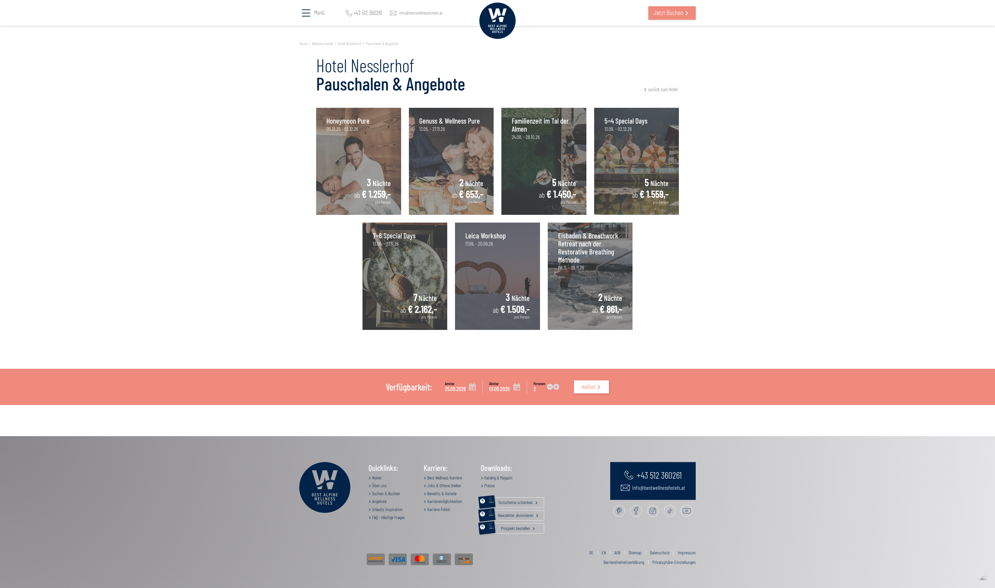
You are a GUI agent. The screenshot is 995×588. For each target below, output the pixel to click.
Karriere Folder (438, 509)
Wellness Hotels (322, 43)
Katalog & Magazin (498, 477)
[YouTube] (686, 511)
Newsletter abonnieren (512, 514)
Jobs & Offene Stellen (443, 485)
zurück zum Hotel (663, 89)
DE (591, 552)
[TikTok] (670, 511)
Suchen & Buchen (385, 493)
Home (303, 43)
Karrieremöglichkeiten (444, 501)
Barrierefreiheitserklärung (623, 562)
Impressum (687, 552)
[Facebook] (636, 511)
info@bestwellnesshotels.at (421, 13)
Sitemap (635, 552)
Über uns (379, 485)
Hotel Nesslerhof (349, 43)
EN (604, 552)
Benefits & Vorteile (441, 493)
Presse (489, 485)
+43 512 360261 (367, 13)
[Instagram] (653, 511)
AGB (617, 552)
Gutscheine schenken (511, 501)
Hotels (376, 477)
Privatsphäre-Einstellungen (674, 562)
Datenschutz (660, 552)
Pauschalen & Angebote (382, 43)
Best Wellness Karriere (444, 477)
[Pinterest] (619, 511)
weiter (588, 386)
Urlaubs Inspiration (387, 509)
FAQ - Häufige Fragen (388, 517)
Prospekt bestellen (510, 527)
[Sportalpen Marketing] (983, 578)
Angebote (379, 501)
